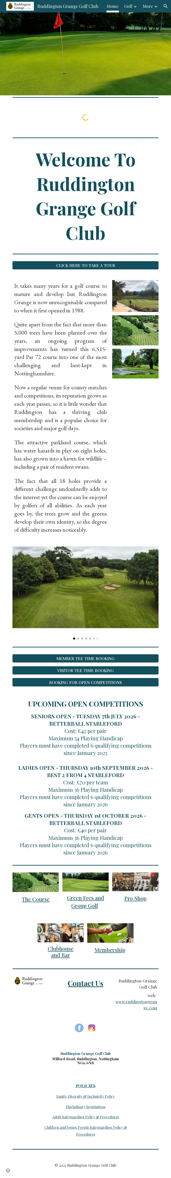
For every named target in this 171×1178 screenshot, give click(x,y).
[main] (85, 196)
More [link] (148, 6)
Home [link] (112, 6)
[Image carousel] (85, 593)
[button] (165, 6)
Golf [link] (128, 6)
